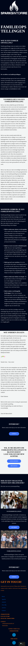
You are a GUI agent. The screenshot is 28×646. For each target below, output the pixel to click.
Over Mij (4, 605)
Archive (4, 607)
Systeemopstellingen (14, 511)
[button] (14, 17)
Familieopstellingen (14, 551)
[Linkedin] (14, 635)
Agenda (4, 599)
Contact (4, 610)
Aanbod (4, 602)
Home (3, 596)
